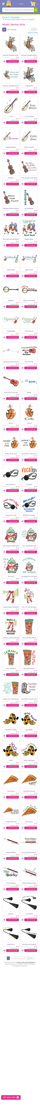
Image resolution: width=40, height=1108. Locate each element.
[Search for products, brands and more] (36, 10)
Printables (14, 17)
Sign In (21, 4)
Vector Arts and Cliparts (25, 962)
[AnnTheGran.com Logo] (8, 4)
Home (5, 17)
